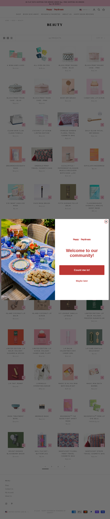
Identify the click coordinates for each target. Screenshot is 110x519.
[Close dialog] (106, 221)
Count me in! (82, 270)
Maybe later (82, 281)
